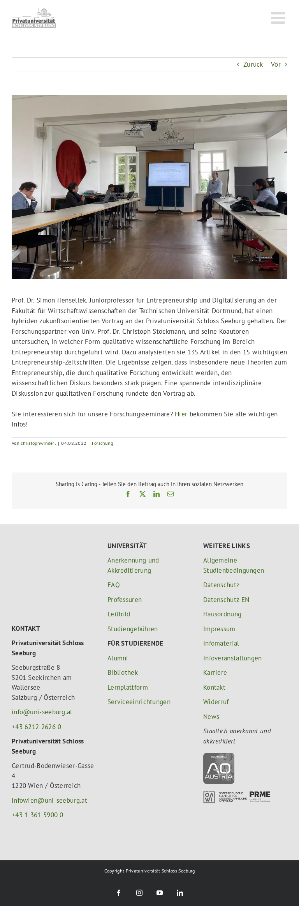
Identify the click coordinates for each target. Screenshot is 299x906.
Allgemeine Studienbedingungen (233, 565)
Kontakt (214, 687)
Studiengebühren (132, 629)
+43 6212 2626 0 (37, 726)
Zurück (253, 64)
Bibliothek (122, 672)
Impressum (219, 629)
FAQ (113, 584)
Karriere (215, 672)
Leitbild (118, 614)
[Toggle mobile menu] (279, 17)
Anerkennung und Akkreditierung (133, 565)
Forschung (102, 443)
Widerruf (216, 701)
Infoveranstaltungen (232, 658)
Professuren (124, 599)
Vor (276, 64)
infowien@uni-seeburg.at (49, 800)
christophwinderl (38, 443)
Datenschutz (221, 584)
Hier (181, 413)
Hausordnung (222, 614)
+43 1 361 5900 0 (37, 814)
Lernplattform (127, 687)
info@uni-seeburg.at (42, 712)
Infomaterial (221, 643)
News (211, 716)
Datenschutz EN (226, 599)
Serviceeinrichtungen (139, 701)
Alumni (117, 658)
